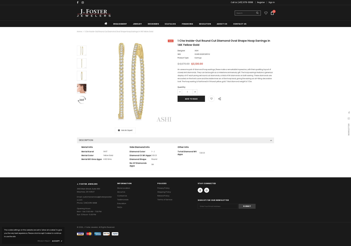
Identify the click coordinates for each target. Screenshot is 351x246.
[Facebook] (78, 2)
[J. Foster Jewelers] (94, 13)
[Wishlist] (211, 99)
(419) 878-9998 (90, 203)
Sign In (272, 2)
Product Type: (183, 58)
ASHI (196, 50)
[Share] (219, 98)
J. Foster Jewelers (91, 227)
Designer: (181, 50)
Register (261, 2)
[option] (131, 82)
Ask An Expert (126, 130)
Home (79, 31)
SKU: (179, 54)
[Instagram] (83, 2)
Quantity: (182, 87)
